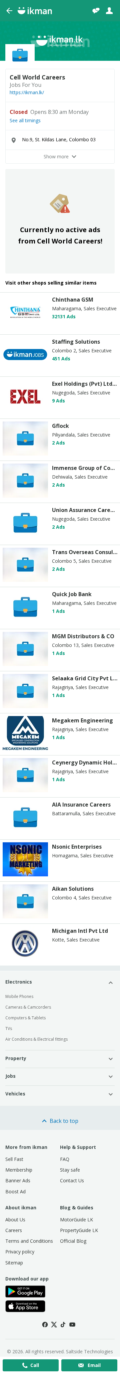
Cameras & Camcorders (28, 1007)
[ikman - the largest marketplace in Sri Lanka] (34, 10)
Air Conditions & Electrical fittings (36, 1039)
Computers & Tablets (25, 1018)
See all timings (25, 120)
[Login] (109, 10)
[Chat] (96, 10)
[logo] (25, 327)
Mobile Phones (19, 996)
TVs (8, 1028)
